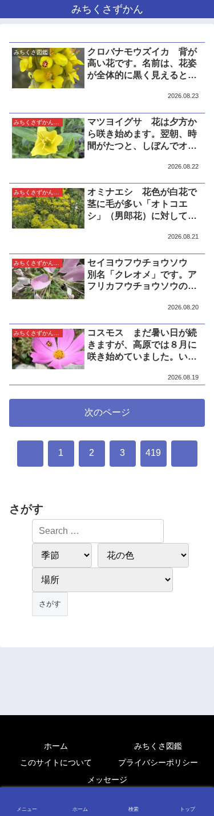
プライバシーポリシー (158, 762)
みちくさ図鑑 (158, 745)
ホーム (56, 745)
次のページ (107, 412)
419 (153, 453)
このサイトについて (56, 762)
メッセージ (107, 779)
